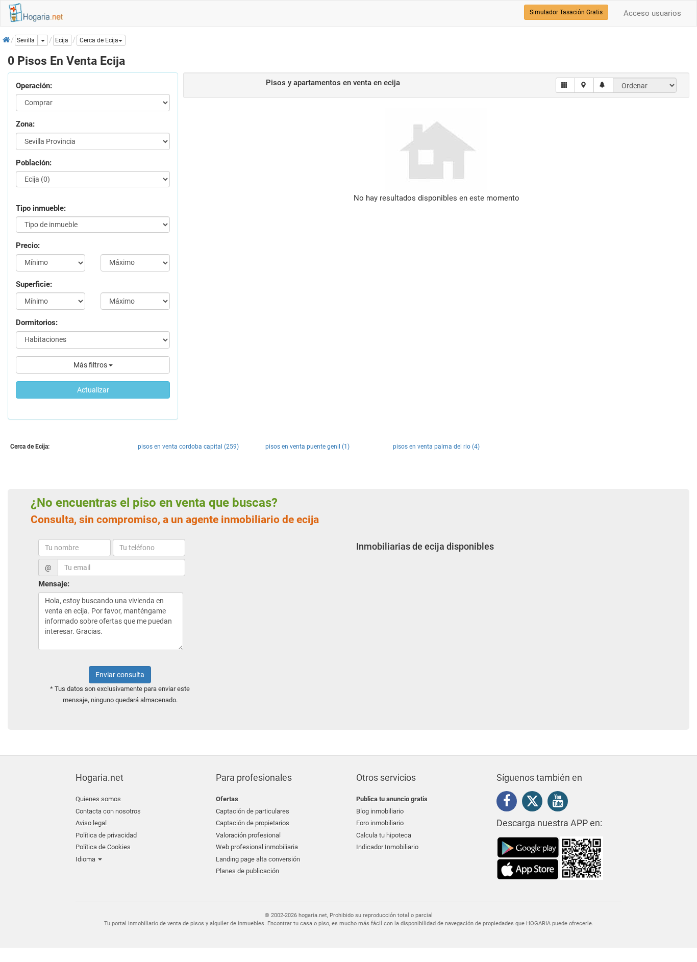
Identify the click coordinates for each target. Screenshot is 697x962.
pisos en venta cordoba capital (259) (188, 446)
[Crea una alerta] (603, 85)
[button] (101, 40)
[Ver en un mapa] (584, 85)
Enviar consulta (119, 675)
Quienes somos (98, 799)
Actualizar (93, 390)
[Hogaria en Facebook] (509, 802)
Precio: (28, 245)
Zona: (25, 124)
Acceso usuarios (652, 13)
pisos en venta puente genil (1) (307, 446)
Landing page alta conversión (258, 859)
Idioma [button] (86, 859)
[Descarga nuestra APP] (550, 857)
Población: (34, 162)
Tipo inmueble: (41, 208)
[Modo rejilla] (566, 85)
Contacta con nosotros (108, 811)
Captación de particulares (252, 811)
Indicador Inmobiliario (387, 847)
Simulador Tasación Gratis (566, 12)
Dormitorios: (37, 322)
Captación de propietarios (252, 823)
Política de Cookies (103, 847)
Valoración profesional (248, 835)
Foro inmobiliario (380, 823)
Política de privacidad (106, 835)
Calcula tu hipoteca (383, 835)
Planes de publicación (247, 871)
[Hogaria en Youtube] (560, 802)
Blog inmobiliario (380, 811)
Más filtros (91, 365)
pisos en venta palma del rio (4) (436, 446)
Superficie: (34, 284)
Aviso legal (91, 823)
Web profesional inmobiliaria (257, 847)
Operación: (34, 85)
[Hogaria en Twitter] (534, 803)
